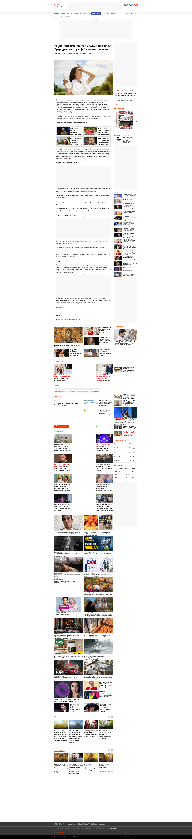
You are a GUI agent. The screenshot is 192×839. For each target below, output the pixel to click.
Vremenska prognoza (120, 440)
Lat (134, 5)
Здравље (63, 13)
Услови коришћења (113, 828)
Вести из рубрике (59, 750)
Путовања (83, 13)
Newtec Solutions (128, 836)
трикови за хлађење (88, 388)
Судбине (61, 16)
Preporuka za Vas (59, 361)
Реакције (131, 90)
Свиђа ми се (91, 426)
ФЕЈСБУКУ (77, 319)
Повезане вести (59, 716)
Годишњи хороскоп (127, 135)
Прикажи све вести (121, 104)
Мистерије (67, 16)
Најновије (117, 90)
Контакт (61, 832)
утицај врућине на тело (60, 391)
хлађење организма (76, 388)
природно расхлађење (83, 391)
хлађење (97, 388)
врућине (57, 388)
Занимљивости (96, 13)
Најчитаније (125, 90)
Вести (56, 16)
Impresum (57, 832)
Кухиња (77, 13)
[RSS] (136, 192)
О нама (106, 828)
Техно (103, 13)
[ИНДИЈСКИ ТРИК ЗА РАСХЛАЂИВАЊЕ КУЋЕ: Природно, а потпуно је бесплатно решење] (83, 77)
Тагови (57, 385)
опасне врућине (72, 391)
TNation (135, 836)
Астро (89, 13)
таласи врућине (65, 388)
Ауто (107, 13)
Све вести (117, 192)
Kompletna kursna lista (131, 465)
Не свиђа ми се (105, 426)
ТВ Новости (113, 13)
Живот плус (70, 13)
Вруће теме (58, 396)
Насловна (56, 13)
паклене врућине (95, 391)
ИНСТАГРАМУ (69, 319)
